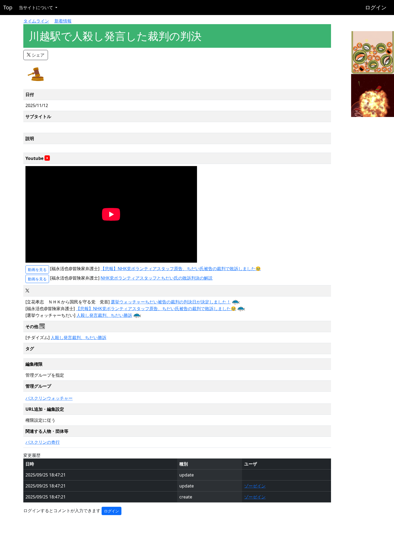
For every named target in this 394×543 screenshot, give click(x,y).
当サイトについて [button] (36, 7)
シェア (37, 55)
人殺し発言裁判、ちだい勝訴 (104, 315)
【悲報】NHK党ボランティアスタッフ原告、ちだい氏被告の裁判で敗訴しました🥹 (181, 269)
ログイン (375, 7)
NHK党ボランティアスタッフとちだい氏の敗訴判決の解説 (157, 278)
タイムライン (36, 21)
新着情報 (63, 21)
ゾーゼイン (255, 486)
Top (7, 7)
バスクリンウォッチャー (49, 398)
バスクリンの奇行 (42, 442)
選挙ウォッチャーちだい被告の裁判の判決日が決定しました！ (171, 302)
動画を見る (37, 269)
